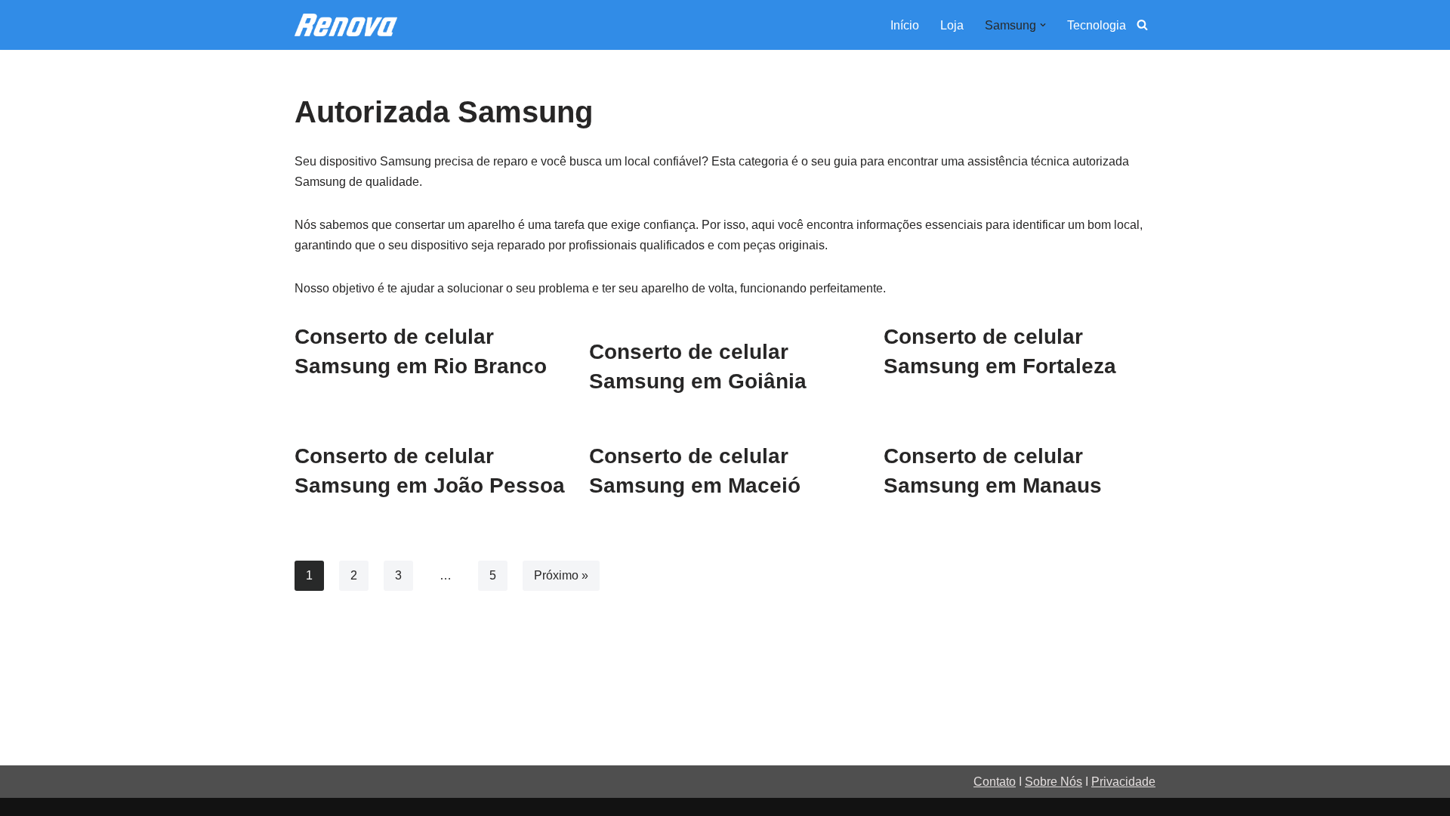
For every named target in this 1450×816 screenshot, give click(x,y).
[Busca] (1142, 24)
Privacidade (1123, 781)
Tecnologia (1096, 25)
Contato (994, 781)
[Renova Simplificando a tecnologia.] (346, 25)
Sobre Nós (1053, 781)
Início (904, 25)
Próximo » (561, 575)
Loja (952, 25)
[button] (1043, 25)
